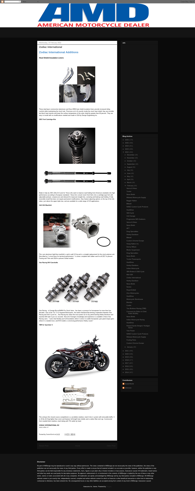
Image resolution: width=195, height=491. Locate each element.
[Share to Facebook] (72, 434)
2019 (127, 357)
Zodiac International (134, 278)
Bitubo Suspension (133, 250)
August (129, 167)
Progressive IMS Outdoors (136, 219)
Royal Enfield (131, 290)
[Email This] (66, 434)
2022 (127, 152)
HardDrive (130, 210)
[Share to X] (70, 434)
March (129, 182)
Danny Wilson (131, 247)
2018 (127, 360)
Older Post (111, 446)
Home (77, 446)
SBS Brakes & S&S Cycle (135, 271)
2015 (127, 369)
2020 (127, 354)
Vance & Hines (132, 188)
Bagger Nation (132, 201)
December (131, 155)
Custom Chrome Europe (135, 241)
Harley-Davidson (132, 234)
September (131, 164)
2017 (127, 363)
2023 (127, 149)
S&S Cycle (130, 213)
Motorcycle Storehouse (135, 299)
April (129, 179)
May (128, 176)
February (130, 186)
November (131, 158)
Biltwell (129, 204)
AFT (128, 228)
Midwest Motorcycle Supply (136, 197)
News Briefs (131, 194)
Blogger (108, 486)
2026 (127, 140)
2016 (127, 366)
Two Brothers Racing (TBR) (136, 308)
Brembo (129, 302)
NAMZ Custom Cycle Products (137, 207)
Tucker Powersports (134, 259)
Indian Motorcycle (133, 268)
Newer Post (43, 446)
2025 (127, 143)
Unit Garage (131, 216)
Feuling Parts (131, 340)
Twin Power (131, 331)
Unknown (128, 388)
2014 (127, 372)
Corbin (129, 305)
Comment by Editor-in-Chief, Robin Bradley (137, 312)
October (130, 161)
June (129, 173)
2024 (127, 146)
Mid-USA (130, 274)
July (128, 170)
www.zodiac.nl (43, 427)
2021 (127, 351)
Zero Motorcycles (133, 293)
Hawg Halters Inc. (133, 244)
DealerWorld (129, 384)
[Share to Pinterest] (74, 434)
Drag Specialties (132, 231)
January (130, 347)
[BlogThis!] (68, 434)
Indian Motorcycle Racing (136, 320)
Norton (129, 287)
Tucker (129, 191)
